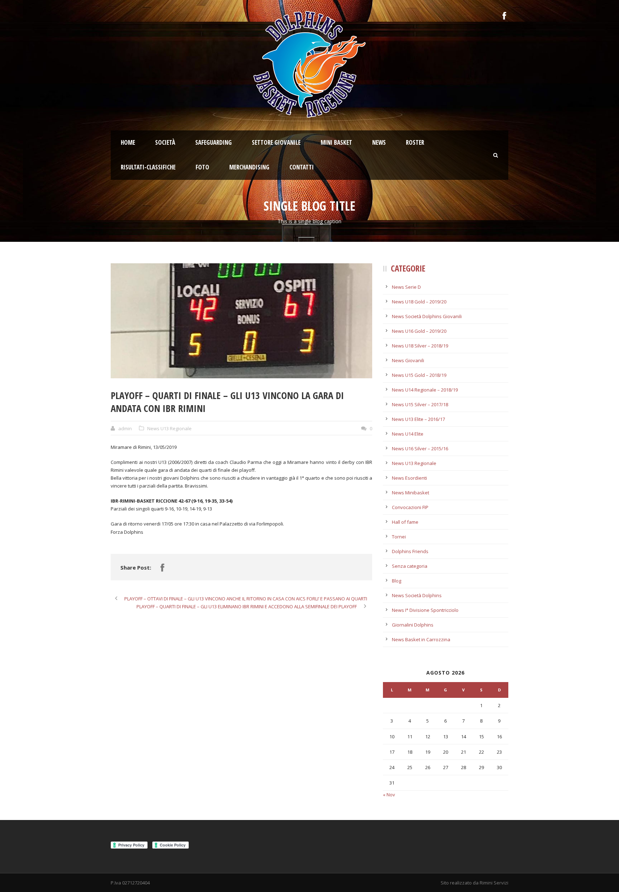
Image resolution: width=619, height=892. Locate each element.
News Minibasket (410, 492)
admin (125, 428)
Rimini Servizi (494, 882)
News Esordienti (409, 478)
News (379, 142)
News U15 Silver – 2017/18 (420, 404)
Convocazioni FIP (410, 507)
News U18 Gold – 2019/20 (419, 301)
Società (165, 142)
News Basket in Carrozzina (421, 639)
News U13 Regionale (169, 428)
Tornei (399, 536)
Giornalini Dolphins (412, 625)
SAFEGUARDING (213, 142)
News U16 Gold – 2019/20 (419, 331)
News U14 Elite (407, 434)
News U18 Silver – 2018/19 (420, 345)
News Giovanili (408, 360)
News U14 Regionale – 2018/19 (425, 390)
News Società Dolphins (417, 595)
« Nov (389, 794)
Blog (396, 580)
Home (128, 142)
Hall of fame (405, 522)
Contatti (301, 167)
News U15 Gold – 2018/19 (419, 375)
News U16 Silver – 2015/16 (420, 448)
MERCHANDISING (249, 167)
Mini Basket (336, 142)
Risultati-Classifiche (148, 167)
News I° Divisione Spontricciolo (425, 610)
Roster (415, 142)
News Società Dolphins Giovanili (427, 316)
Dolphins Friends (410, 551)
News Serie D (406, 287)
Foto (202, 167)
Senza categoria (409, 566)
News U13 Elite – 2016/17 (418, 419)
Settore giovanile (276, 142)
